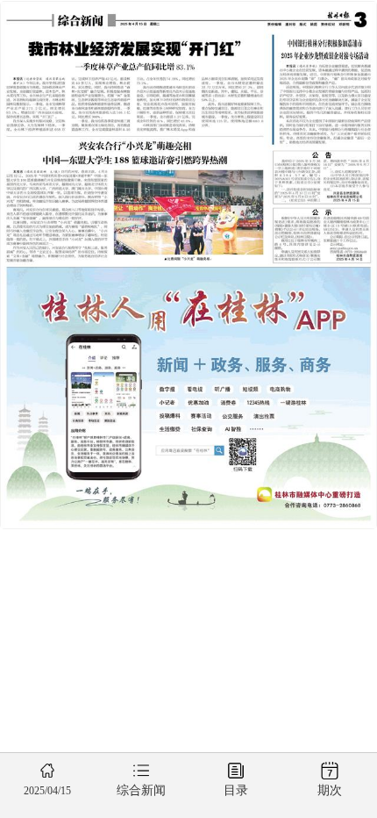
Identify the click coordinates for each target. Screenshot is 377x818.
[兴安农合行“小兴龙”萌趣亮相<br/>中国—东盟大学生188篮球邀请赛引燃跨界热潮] (134, 199)
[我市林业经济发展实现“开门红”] (134, 82)
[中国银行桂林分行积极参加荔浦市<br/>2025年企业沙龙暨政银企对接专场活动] (324, 89)
